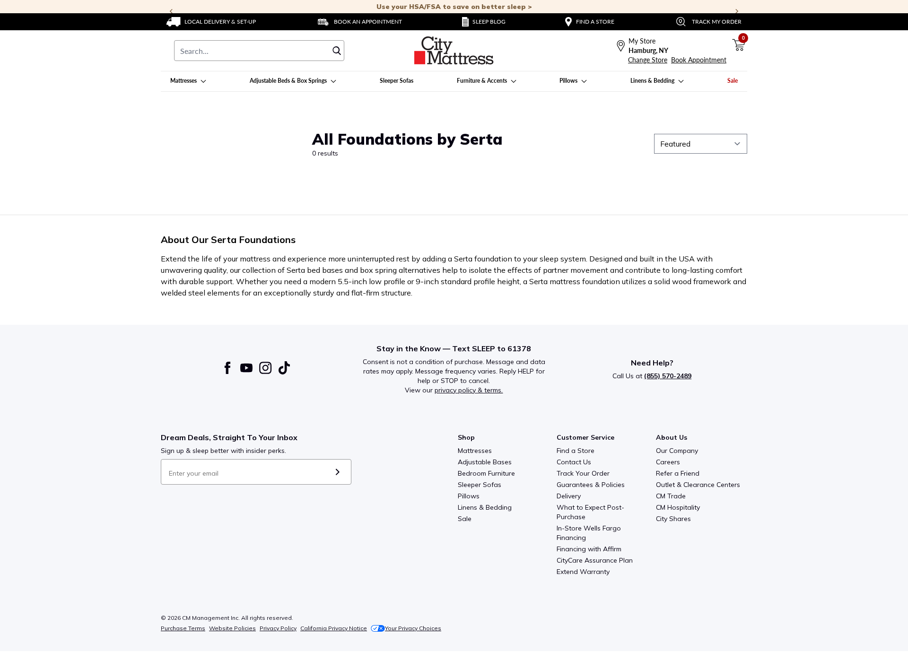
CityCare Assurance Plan (595, 560)
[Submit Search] (336, 50)
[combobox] (259, 50)
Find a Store (575, 450)
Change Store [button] (647, 60)
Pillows (469, 496)
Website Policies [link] (232, 628)
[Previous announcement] (171, 11)
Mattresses (475, 450)
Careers (668, 462)
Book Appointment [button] (698, 60)
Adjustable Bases (485, 462)
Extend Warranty (583, 571)
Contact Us (574, 462)
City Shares (673, 518)
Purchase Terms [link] (183, 628)
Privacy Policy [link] (278, 628)
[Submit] (337, 472)
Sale (464, 518)
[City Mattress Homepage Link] (454, 50)
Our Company (677, 450)
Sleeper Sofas (479, 484)
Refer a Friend (677, 473)
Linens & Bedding (485, 507)
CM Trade (671, 496)
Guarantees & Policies (591, 484)
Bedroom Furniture (486, 473)
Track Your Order (583, 473)
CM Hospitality (678, 507)
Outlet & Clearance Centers (698, 484)
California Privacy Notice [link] (333, 628)
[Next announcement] (736, 11)
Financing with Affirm (589, 549)
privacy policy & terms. (469, 390)
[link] (211, 21)
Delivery (569, 496)
